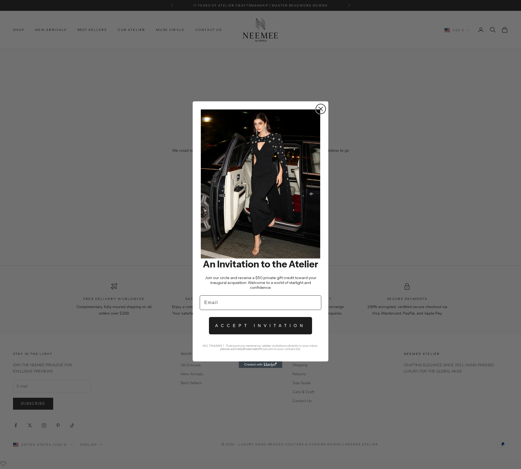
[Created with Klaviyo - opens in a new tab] (260, 364)
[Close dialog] (321, 109)
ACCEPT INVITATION (260, 325)
